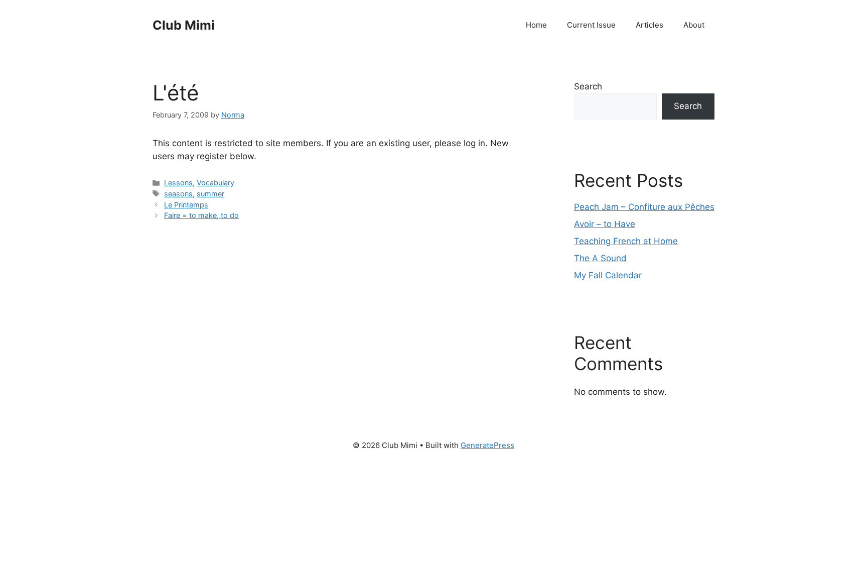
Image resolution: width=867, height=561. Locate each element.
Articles (649, 25)
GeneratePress (487, 445)
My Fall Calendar (608, 275)
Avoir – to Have (604, 224)
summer (210, 193)
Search (588, 86)
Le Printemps (186, 204)
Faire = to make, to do (201, 215)
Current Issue (591, 25)
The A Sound (600, 258)
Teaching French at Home (626, 241)
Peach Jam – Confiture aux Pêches (644, 207)
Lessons (178, 182)
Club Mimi (184, 25)
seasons (178, 193)
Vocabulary (215, 182)
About (693, 25)
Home (536, 25)
